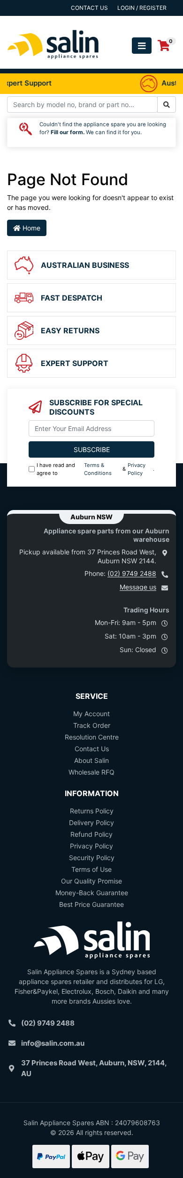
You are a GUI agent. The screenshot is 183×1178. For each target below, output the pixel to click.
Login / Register (142, 7)
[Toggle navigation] (142, 45)
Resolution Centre (92, 737)
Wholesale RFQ (91, 772)
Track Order (91, 725)
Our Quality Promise (91, 881)
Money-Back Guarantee (91, 893)
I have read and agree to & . (95, 469)
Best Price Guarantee (91, 904)
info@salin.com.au (52, 1043)
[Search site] (166, 104)
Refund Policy (91, 834)
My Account (91, 714)
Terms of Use (91, 869)
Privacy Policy (136, 469)
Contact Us (92, 749)
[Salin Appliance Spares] (53, 64)
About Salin (91, 760)
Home (30, 228)
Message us (138, 587)
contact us (89, 7)
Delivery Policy (91, 822)
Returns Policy (92, 811)
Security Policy (91, 858)
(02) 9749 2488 (131, 573)
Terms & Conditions (98, 469)
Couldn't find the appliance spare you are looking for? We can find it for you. (102, 128)
